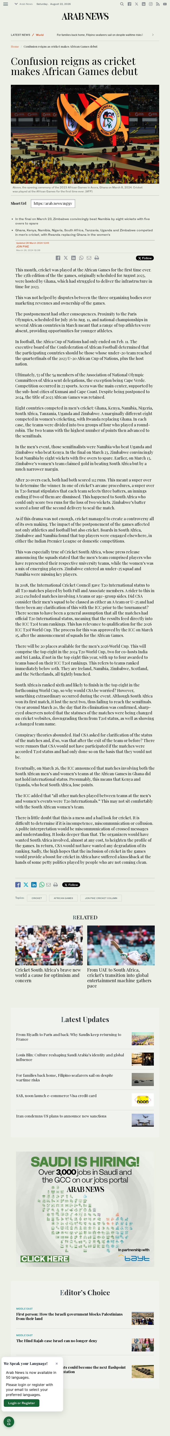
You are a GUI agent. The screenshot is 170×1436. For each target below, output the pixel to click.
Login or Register (21, 1403)
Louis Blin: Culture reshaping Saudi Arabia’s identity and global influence (70, 1057)
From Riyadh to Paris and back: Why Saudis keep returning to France (68, 1036)
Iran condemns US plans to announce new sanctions (61, 1115)
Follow (146, 258)
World (40, 35)
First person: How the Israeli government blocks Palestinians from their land (69, 1316)
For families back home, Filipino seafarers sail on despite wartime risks (84, 35)
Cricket (37, 898)
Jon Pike (22, 246)
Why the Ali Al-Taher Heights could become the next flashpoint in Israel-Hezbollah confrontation (71, 1369)
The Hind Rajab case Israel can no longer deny (56, 1340)
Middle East (24, 1308)
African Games (63, 898)
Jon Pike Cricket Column (101, 898)
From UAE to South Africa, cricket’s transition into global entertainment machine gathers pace (119, 978)
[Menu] (5, 4)
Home (15, 46)
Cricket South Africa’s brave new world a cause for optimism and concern (48, 975)
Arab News (26, 4)
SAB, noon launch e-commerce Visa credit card (56, 1095)
